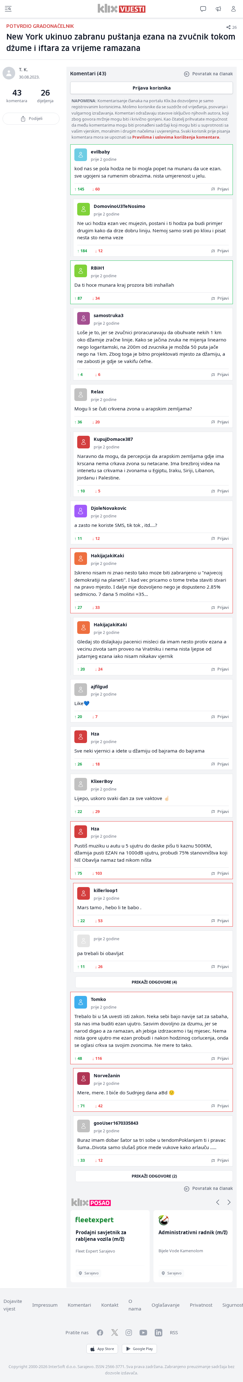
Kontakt (109, 1305)
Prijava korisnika (152, 88)
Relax (97, 392)
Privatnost (201, 1305)
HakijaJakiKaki (107, 556)
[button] (217, 1202)
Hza (95, 734)
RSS (174, 1332)
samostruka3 (108, 315)
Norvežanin (107, 1075)
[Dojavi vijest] (218, 9)
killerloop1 (106, 890)
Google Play (143, 1348)
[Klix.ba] (122, 8)
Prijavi (222, 189)
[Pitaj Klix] (203, 9)
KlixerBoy (102, 781)
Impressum (45, 1305)
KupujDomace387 (113, 439)
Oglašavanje (166, 1305)
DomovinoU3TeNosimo (119, 206)
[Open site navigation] (8, 9)
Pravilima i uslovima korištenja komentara (175, 137)
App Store (105, 1348)
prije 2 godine (103, 159)
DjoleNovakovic (108, 508)
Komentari (79, 1305)
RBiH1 (97, 268)
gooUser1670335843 (116, 1123)
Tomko (98, 999)
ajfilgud (99, 687)
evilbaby (100, 152)
